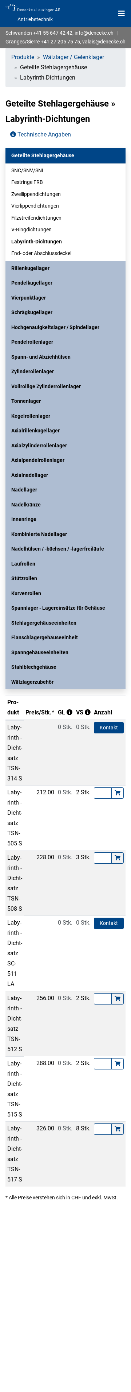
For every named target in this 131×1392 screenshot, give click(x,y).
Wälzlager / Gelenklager (73, 57)
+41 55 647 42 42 (52, 33)
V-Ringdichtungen (31, 229)
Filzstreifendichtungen (36, 218)
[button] (65, 155)
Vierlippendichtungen (35, 206)
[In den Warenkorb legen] (117, 793)
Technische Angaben (43, 134)
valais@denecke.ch (104, 42)
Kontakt (109, 727)
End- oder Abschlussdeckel (41, 253)
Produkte (22, 57)
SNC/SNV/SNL (28, 170)
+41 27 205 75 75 (60, 42)
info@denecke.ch (94, 33)
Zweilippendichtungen (36, 194)
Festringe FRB (27, 182)
